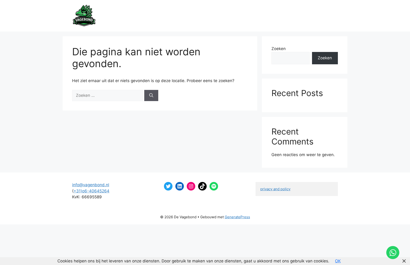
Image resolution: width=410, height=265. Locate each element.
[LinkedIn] (179, 186)
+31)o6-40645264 (91, 191)
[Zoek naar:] (108, 95)
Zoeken (278, 48)
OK (338, 261)
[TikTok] (202, 186)
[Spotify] (214, 186)
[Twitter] (168, 186)
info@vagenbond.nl (90, 184)
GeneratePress (237, 217)
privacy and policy (275, 189)
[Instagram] (191, 186)
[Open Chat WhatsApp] (392, 252)
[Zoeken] (151, 95)
